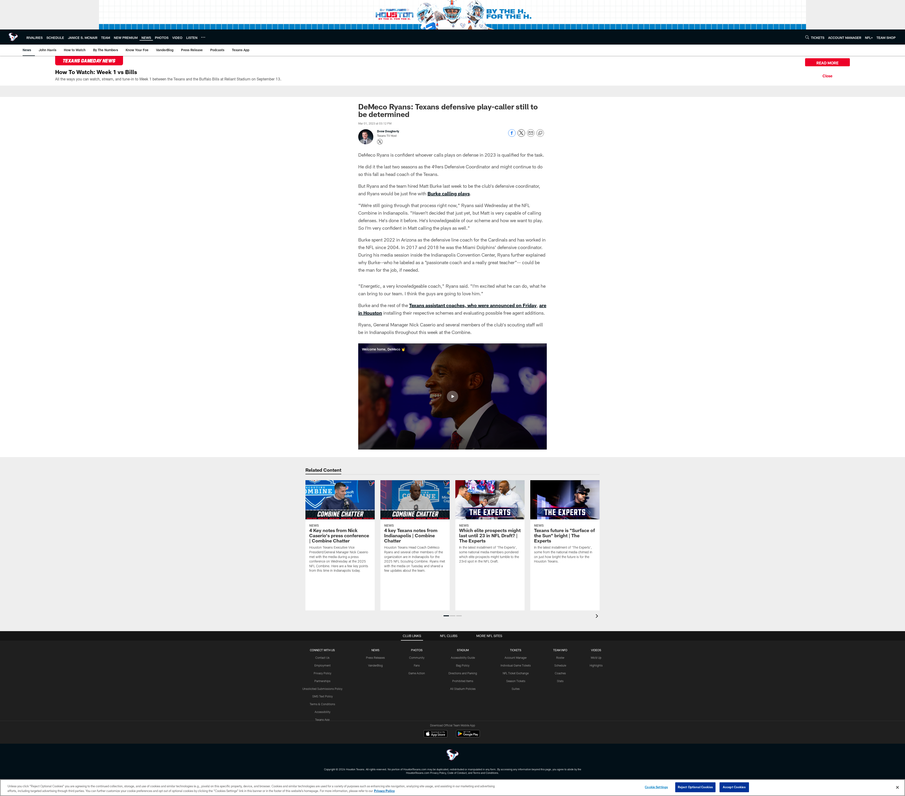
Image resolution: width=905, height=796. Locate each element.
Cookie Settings (656, 787)
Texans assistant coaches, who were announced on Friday (473, 305)
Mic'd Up (596, 657)
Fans (417, 665)
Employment (322, 665)
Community (416, 657)
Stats (560, 681)
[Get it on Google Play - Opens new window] (468, 736)
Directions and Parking (462, 673)
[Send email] (531, 135)
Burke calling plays (449, 193)
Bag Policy (462, 665)
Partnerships (322, 681)
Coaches (560, 673)
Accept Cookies (734, 787)
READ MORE (827, 63)
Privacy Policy (322, 673)
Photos (417, 650)
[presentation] (598, 616)
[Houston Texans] (452, 755)
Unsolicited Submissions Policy (322, 688)
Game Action (416, 673)
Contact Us (322, 657)
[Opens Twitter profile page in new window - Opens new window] (380, 142)
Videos (596, 650)
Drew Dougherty (388, 131)
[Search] (807, 37)
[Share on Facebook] (512, 135)
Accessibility (322, 711)
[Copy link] (540, 133)
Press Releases (375, 657)
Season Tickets (515, 681)
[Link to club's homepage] (13, 37)
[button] (452, 396)
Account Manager (516, 657)
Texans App (322, 719)
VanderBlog (375, 665)
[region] (452, 787)
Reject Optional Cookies (695, 787)
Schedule (560, 665)
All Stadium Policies (463, 688)
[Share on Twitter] (521, 135)
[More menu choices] (203, 37)
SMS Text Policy (322, 696)
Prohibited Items (462, 681)
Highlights (596, 665)
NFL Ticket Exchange (516, 673)
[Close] (827, 75)
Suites (516, 688)
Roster (560, 657)
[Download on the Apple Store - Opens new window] (435, 734)
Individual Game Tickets (516, 665)
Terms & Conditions (322, 704)
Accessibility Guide (463, 657)
